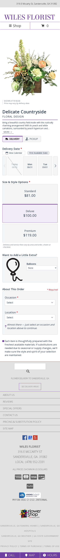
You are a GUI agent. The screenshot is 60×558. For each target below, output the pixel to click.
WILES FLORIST (30, 17)
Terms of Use (51, 546)
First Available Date (38, 153)
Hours (51, 555)
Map (31, 555)
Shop (17, 25)
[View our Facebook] (24, 439)
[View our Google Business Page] (30, 439)
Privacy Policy (9, 546)
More (6, 131)
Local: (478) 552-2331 (30, 462)
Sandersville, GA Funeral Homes (19, 525)
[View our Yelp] (35, 439)
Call (11, 555)
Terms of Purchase (31, 546)
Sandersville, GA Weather (16, 536)
